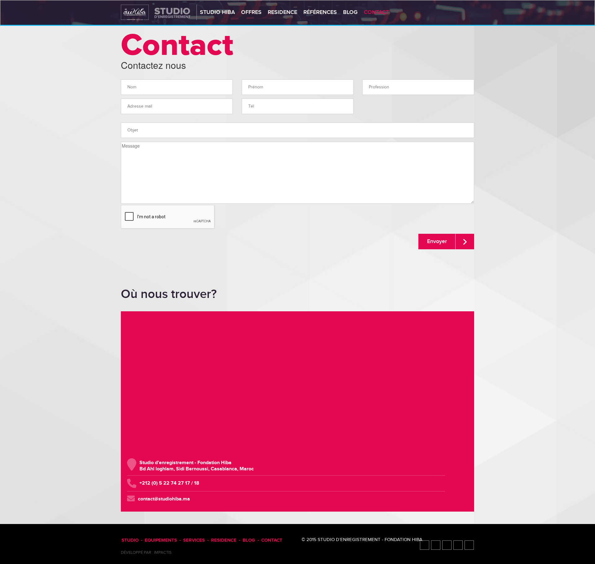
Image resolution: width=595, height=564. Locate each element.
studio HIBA (217, 12)
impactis (163, 552)
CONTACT (271, 540)
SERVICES (194, 540)
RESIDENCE (223, 540)
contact (376, 12)
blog (350, 12)
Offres (251, 12)
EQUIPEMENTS (161, 540)
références (320, 12)
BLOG (249, 540)
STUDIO (130, 540)
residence (282, 12)
